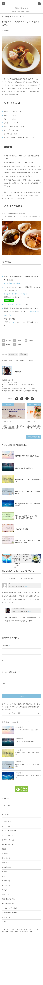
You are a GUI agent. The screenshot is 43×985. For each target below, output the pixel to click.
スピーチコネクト (7, 826)
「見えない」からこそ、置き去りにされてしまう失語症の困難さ (13, 427)
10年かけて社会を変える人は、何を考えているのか (27, 505)
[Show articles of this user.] (6, 370)
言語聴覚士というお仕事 (9, 912)
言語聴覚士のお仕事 (21, 8)
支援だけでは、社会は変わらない (25, 468)
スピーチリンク (7, 821)
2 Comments (5, 30)
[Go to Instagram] (32, 398)
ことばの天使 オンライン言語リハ (16, 294)
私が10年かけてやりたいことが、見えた (27, 456)
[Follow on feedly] (21, 790)
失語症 (4, 849)
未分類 (4, 921)
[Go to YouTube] (27, 398)
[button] (39, 4)
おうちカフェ (20, 16)
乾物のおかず (6, 858)
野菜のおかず (23, 354)
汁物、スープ (6, 894)
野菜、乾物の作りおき (9, 899)
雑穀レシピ (5, 862)
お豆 (3, 876)
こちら (13, 322)
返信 (26, 586)
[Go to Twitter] (21, 398)
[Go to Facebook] (16, 398)
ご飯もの (5, 890)
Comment (5, 645)
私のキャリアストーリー (9, 844)
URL (3, 683)
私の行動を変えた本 (8, 903)
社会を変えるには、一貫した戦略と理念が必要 (27, 480)
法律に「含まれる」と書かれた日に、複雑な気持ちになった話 (27, 541)
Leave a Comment (20, 360)
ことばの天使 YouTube (12, 304)
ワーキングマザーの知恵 (9, 908)
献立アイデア (6, 885)
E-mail (4, 672)
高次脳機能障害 (7, 867)
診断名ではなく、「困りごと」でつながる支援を (27, 492)
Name (4, 661)
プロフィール (6, 805)
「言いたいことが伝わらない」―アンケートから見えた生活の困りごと (27, 517)
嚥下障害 (5, 853)
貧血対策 (5, 871)
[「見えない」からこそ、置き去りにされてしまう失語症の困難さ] (13, 411)
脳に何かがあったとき (9, 840)
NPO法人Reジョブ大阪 (9, 831)
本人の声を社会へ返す (21, 529)
